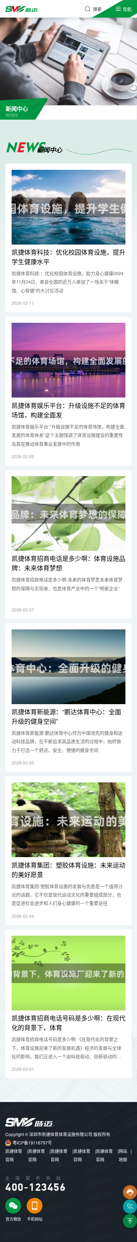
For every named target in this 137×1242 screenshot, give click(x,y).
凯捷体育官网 (13, 1155)
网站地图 (123, 1155)
